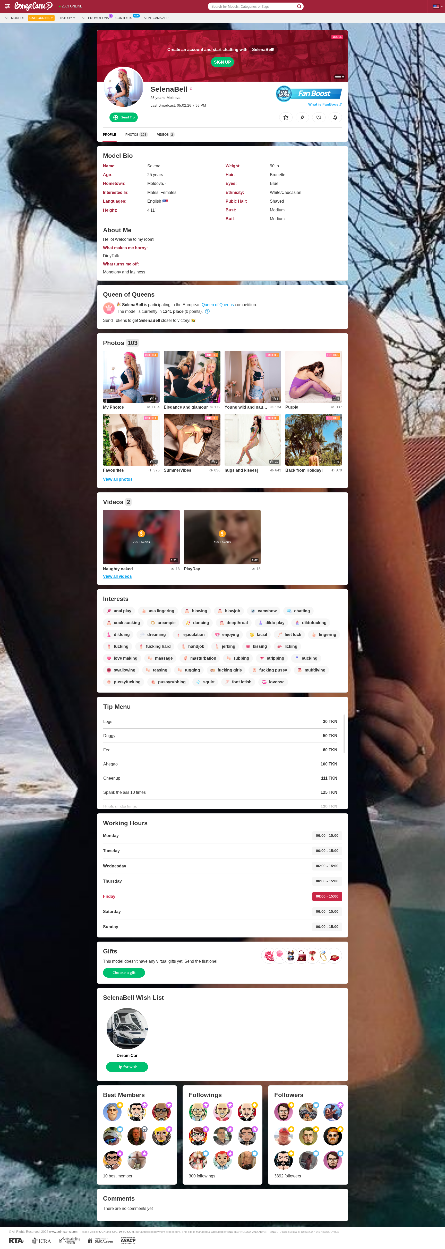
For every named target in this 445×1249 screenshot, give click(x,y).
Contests (123, 18)
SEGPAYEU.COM (123, 1231)
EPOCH (101, 1231)
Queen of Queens (218, 305)
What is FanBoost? (325, 104)
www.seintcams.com (63, 1231)
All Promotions (95, 18)
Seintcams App (156, 18)
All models (14, 18)
